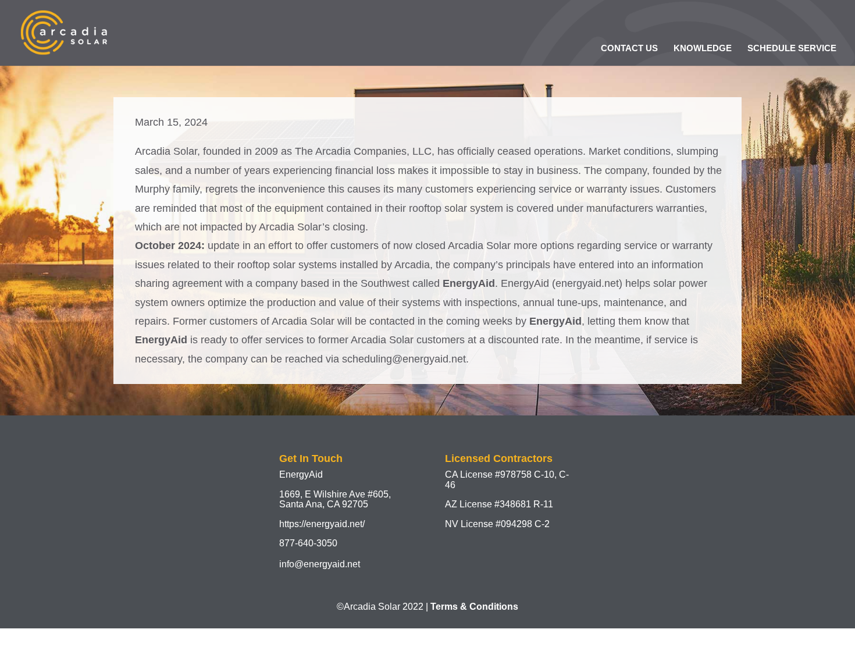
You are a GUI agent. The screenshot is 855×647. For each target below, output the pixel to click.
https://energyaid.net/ (322, 524)
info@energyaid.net (319, 564)
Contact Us (629, 48)
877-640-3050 (308, 543)
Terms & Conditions (474, 607)
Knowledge (703, 48)
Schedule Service (791, 48)
